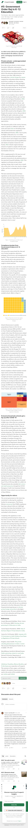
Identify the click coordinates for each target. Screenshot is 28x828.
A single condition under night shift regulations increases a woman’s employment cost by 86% (10, 762)
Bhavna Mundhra (19, 664)
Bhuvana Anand (11, 765)
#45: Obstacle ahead (7, 772)
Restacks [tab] (11, 699)
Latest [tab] (6, 756)
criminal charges (14, 77)
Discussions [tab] (12, 756)
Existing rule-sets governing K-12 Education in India (12, 624)
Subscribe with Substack (15, 810)
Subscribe (19, 2)
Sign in (25, 2)
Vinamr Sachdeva (8, 713)
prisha (17, 22)
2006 (17, 133)
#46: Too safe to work (8, 760)
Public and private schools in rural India (12, 653)
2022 (7, 145)
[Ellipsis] (26, 713)
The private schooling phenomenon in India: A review (12, 643)
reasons (23, 77)
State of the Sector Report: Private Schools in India (13, 630)
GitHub (12, 674)
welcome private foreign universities (12, 608)
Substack (6, 825)
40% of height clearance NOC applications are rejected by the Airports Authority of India (9, 775)
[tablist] (7, 699)
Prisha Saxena (5, 666)
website (5, 674)
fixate (12, 129)
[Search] (25, 756)
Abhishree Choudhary (14, 21)
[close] (23, 786)
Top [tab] (3, 756)
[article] (14, 764)
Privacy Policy (19, 816)
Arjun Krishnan (9, 779)
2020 (23, 99)
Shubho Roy (10, 766)
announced (9, 504)
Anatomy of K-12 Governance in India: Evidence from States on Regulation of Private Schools (14, 636)
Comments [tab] (4, 699)
